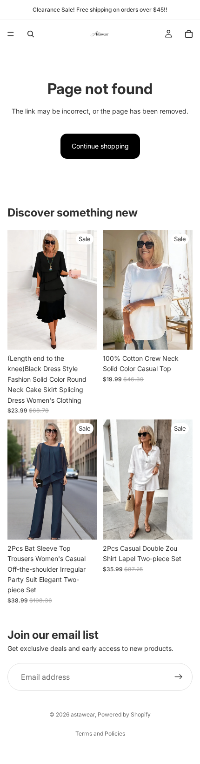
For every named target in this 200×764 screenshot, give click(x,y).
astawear (83, 714)
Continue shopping (100, 146)
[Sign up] (178, 677)
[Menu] (10, 34)
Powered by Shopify (124, 714)
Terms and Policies (100, 733)
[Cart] (189, 34)
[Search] (30, 34)
